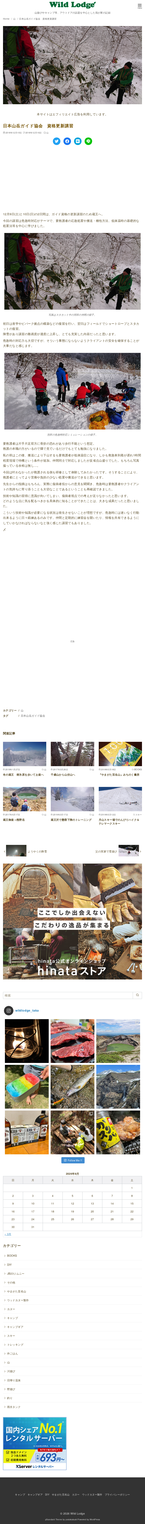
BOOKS (12, 1255)
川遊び (11, 1371)
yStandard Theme (53, 1519)
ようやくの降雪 (37, 851)
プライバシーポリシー (117, 1494)
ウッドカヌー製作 (18, 1300)
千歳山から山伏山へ (63, 774)
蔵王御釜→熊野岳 (14, 819)
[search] (137, 995)
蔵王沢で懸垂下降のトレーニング (71, 819)
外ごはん (12, 1353)
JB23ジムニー (16, 1273)
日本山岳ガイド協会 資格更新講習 (37, 18)
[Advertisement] (72, 177)
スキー (11, 1335)
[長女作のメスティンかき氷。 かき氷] (27, 1087)
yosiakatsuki (71, 1519)
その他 (11, 1282)
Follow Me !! (75, 1160)
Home (6, 18)
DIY (9, 1264)
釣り (10, 1398)
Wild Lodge (77, 1513)
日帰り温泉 (14, 1380)
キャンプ (12, 1318)
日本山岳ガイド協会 (33, 715)
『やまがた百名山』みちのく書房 (119, 774)
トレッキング (15, 1344)
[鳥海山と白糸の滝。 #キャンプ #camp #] (118, 1087)
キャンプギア (15, 1327)
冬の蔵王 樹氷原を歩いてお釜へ (23, 774)
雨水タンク (14, 1407)
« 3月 (8, 1234)
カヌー (11, 1309)
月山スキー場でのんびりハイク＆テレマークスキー (119, 821)
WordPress (95, 1519)
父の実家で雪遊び (106, 851)
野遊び (11, 1389)
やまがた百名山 (16, 1291)
